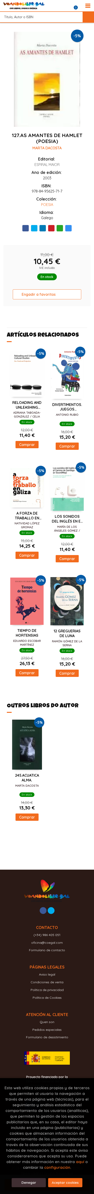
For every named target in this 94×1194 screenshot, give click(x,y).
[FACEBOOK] (43, 910)
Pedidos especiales (47, 1030)
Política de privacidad (47, 990)
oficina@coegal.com (47, 943)
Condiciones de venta (47, 982)
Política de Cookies (47, 998)
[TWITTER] (51, 910)
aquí (80, 1161)
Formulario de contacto (47, 950)
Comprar (27, 444)
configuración (57, 1167)
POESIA (47, 204)
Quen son (47, 1022)
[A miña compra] (78, 5)
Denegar (28, 1182)
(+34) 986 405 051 (47, 935)
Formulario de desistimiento (47, 1037)
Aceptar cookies (65, 1182)
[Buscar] (88, 17)
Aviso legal (47, 974)
